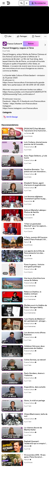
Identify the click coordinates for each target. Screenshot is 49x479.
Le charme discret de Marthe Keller (33, 429)
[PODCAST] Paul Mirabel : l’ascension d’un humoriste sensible (35, 130)
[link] (12, 44)
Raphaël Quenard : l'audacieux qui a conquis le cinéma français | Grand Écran (35, 442)
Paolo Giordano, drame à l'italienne (34, 374)
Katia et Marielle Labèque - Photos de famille (35, 211)
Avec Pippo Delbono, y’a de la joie (35, 157)
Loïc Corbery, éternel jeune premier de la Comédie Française (35, 143)
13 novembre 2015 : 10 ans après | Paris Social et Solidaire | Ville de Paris (34, 456)
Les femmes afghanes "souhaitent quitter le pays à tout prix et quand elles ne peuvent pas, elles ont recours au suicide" (35, 198)
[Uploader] (26, 3)
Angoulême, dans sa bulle (34, 387)
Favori (37, 36)
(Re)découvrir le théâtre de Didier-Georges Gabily (35, 306)
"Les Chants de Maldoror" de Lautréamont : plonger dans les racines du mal (34, 320)
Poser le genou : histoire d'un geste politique (34, 266)
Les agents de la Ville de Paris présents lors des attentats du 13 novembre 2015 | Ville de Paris (35, 252)
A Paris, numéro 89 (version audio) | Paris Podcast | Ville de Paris (35, 238)
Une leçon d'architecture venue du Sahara (34, 279)
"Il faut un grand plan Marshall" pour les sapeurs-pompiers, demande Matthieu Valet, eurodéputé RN (35, 225)
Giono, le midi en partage (34, 401)
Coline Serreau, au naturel (35, 360)
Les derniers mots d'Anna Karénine (34, 334)
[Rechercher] (21, 3)
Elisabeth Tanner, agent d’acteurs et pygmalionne (35, 184)
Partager (23, 36)
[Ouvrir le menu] (4, 3)
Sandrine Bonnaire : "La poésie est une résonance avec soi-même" (34, 170)
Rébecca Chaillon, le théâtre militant (32, 293)
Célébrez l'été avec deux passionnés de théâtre (34, 347)
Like (9, 36)
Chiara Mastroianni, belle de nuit (35, 415)
